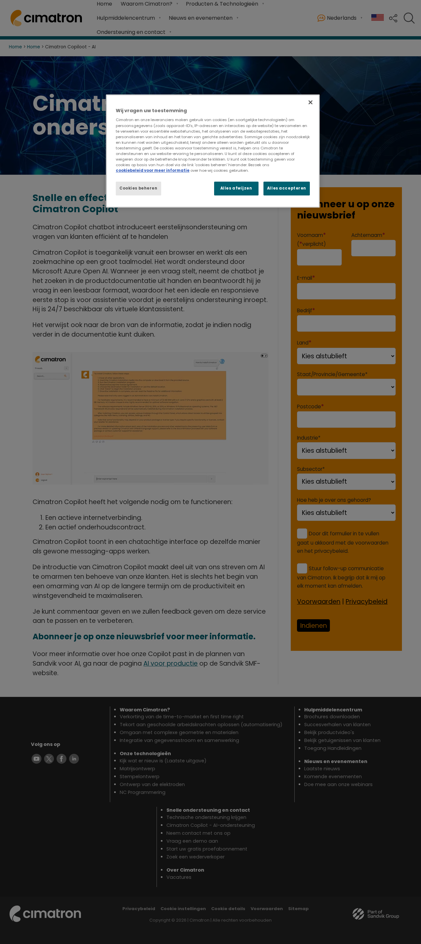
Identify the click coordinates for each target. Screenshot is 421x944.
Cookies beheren (138, 188)
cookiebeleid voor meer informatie (152, 170)
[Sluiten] (310, 102)
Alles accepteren (286, 188)
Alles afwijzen (236, 188)
